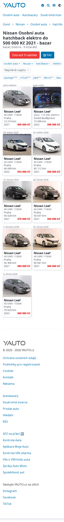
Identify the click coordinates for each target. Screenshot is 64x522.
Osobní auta (11, 15)
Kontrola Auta (12, 440)
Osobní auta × (12, 63)
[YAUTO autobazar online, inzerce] (14, 5)
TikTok (7, 504)
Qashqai (10, 77)
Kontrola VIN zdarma (17, 453)
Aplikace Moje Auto (16, 447)
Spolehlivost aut (13, 472)
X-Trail (25, 77)
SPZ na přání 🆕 (13, 434)
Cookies (8, 371)
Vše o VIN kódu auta (16, 459)
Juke (37, 77)
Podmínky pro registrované (21, 364)
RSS (5, 422)
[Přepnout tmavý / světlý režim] (59, 4)
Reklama (8, 384)
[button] (24, 55)
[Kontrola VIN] (43, 5)
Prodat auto (11, 409)
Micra (48, 77)
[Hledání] (48, 5)
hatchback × (43, 63)
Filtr (49, 55)
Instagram (10, 491)
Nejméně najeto (15, 70)
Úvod (6, 24)
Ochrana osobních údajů (19, 358)
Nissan (20, 24)
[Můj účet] (54, 5)
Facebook (9, 497)
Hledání (8, 415)
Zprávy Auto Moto (15, 466)
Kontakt (8, 377)
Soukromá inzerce (15, 402)
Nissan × (28, 63)
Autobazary (30, 15)
